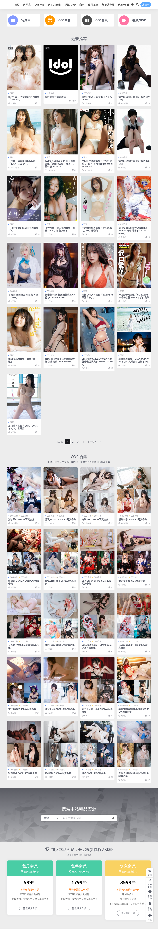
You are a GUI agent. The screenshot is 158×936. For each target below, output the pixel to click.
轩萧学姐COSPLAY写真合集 (22, 773)
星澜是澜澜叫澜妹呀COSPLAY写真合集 (133, 774)
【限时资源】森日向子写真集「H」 (23, 229)
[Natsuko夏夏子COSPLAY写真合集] (134, 615)
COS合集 (56, 4)
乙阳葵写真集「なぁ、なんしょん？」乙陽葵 (23, 427)
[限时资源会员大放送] (61, 67)
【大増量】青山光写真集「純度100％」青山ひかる (60, 229)
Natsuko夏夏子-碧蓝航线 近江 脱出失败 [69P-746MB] (60, 360)
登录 (147, 5)
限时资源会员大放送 (55, 96)
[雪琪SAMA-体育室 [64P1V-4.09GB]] (97, 67)
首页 (17, 4)
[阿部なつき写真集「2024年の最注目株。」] (97, 265)
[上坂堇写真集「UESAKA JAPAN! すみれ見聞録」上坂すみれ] (134, 329)
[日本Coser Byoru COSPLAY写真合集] (97, 551)
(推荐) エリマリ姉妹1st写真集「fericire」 (24, 98)
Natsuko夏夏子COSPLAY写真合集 (133, 646)
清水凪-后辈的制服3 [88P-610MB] (134, 98)
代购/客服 (123, 4)
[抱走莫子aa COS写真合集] (134, 551)
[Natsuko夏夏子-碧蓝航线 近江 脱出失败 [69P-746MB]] (61, 329)
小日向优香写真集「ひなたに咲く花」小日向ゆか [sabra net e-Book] (97, 163)
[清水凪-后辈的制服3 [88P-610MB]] (134, 67)
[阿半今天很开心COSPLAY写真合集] (97, 680)
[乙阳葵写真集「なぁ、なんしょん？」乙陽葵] (24, 396)
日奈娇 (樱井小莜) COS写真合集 (23, 646)
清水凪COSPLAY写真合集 (21, 519)
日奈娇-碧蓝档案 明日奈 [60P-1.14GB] (23, 296)
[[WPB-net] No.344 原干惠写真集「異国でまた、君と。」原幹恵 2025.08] (61, 131)
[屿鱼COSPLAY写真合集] (97, 744)
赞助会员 (109, 4)
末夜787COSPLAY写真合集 (22, 709)
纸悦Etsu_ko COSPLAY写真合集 (60, 582)
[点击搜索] (113, 818)
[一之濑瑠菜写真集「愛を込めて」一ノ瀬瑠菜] (97, 198)
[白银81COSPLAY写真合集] (97, 490)
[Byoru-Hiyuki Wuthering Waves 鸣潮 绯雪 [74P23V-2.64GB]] (134, 198)
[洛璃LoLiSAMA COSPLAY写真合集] (24, 551)
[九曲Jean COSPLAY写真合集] (61, 615)
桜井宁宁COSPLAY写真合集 (132, 519)
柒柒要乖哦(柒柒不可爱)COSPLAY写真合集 (133, 710)
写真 (28, 4)
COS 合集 (79, 456)
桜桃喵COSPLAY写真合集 (58, 773)
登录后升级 (31, 908)
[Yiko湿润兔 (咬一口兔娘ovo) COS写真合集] (97, 615)
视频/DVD (70, 4)
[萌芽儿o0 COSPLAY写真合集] (61, 680)
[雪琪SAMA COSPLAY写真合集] (61, 490)
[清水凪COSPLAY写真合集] (24, 490)
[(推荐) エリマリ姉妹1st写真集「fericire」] (24, 67)
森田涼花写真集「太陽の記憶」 (22, 360)
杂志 (81, 4)
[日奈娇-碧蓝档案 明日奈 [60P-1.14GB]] (24, 265)
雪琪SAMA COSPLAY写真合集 (60, 519)
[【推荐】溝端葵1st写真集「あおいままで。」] (24, 131)
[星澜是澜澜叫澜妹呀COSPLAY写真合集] (134, 744)
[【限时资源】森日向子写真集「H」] (24, 198)
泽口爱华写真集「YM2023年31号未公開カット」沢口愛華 (133, 296)
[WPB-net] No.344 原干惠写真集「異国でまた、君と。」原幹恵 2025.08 (60, 163)
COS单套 (39, 4)
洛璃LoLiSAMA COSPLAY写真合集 (23, 582)
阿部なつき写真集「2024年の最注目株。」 (97, 296)
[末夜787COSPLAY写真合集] (24, 680)
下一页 (90, 441)
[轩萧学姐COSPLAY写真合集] (24, 744)
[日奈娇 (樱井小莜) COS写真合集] (24, 615)
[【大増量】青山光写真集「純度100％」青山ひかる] (61, 198)
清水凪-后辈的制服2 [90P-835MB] (134, 162)
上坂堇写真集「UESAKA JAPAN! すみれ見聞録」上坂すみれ (133, 360)
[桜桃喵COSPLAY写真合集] (61, 744)
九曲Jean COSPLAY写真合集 (60, 644)
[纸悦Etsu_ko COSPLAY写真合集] (61, 551)
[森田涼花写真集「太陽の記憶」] (24, 329)
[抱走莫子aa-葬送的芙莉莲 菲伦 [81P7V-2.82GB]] (61, 265)
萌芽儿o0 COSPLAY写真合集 (60, 709)
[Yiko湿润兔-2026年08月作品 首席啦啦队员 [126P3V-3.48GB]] (97, 329)
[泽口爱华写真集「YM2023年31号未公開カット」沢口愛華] (134, 265)
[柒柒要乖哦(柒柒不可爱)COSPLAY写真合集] (134, 680)
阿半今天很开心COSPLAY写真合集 (97, 710)
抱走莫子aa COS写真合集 (131, 580)
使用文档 (93, 4)
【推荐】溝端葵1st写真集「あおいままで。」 (21, 162)
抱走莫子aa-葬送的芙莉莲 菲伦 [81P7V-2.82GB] (60, 296)
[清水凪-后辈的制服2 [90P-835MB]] (134, 131)
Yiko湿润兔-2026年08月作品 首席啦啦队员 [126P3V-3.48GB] (97, 361)
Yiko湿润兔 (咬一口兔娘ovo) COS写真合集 (97, 646)
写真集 (26, 20)
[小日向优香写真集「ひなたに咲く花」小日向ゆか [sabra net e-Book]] (97, 131)
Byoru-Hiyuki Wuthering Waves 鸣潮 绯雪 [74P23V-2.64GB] (133, 230)
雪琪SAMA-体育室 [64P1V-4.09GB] (97, 98)
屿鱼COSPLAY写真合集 (94, 773)
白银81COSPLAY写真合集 (95, 519)
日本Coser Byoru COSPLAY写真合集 (96, 582)
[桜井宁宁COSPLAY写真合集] (134, 490)
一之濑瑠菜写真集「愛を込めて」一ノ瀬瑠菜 (97, 229)
